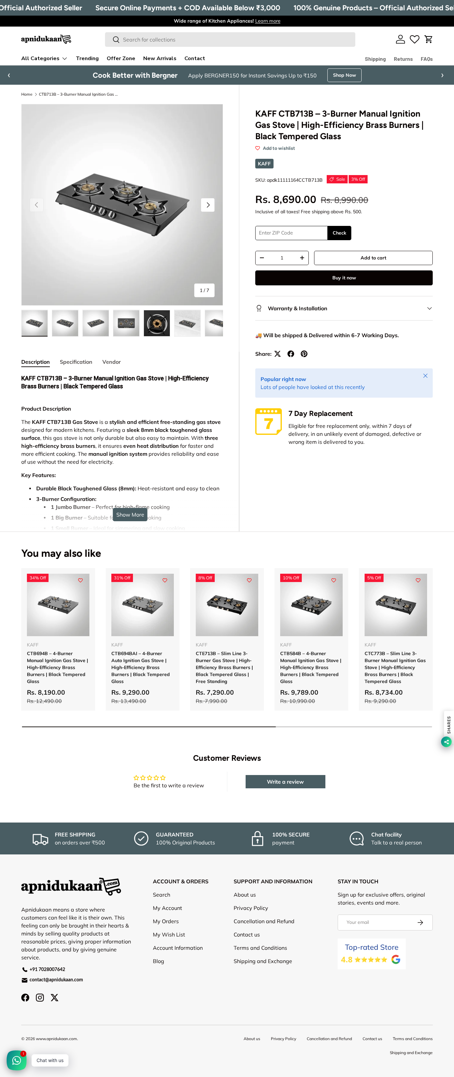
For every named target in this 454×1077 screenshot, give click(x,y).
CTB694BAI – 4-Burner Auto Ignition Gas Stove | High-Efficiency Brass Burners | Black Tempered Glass (140, 667)
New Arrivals (159, 58)
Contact (194, 58)
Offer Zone (121, 58)
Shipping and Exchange (263, 961)
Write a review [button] (285, 781)
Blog (158, 961)
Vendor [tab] (111, 361)
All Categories (40, 58)
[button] (428, 39)
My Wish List (169, 934)
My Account (167, 908)
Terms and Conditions (260, 947)
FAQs (427, 58)
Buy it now (344, 278)
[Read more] (414, 39)
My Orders (166, 921)
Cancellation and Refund (264, 921)
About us (245, 894)
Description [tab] (35, 361)
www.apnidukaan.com (56, 1038)
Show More (130, 514)
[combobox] (230, 39)
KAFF (264, 163)
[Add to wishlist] (80, 580)
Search (161, 894)
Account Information (178, 947)
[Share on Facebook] (290, 353)
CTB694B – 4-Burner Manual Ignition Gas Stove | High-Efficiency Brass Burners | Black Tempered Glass (57, 667)
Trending (87, 58)
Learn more (268, 21)
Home (27, 94)
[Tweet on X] (277, 353)
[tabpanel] (122, 503)
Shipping (375, 58)
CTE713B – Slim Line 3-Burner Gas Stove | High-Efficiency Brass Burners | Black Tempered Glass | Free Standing (224, 667)
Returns (403, 58)
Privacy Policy (251, 908)
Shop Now (344, 75)
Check (339, 233)
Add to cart (373, 258)
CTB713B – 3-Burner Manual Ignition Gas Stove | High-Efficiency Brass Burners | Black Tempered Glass (79, 94)
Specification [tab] (76, 361)
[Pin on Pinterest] (304, 353)
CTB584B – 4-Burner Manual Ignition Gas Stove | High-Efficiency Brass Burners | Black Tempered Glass (310, 667)
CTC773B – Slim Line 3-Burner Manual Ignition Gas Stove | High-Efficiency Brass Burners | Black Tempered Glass (395, 667)
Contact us (247, 934)
